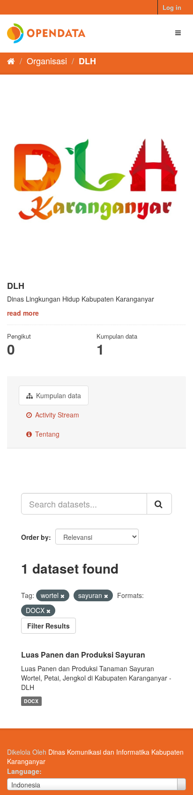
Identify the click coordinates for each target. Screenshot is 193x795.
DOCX (31, 700)
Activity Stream (56, 414)
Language (23, 771)
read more (23, 313)
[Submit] (159, 504)
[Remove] (62, 595)
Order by (35, 537)
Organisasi (47, 60)
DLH (87, 61)
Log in (172, 7)
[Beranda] (11, 60)
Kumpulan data (57, 395)
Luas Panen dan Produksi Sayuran (83, 654)
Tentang (46, 434)
